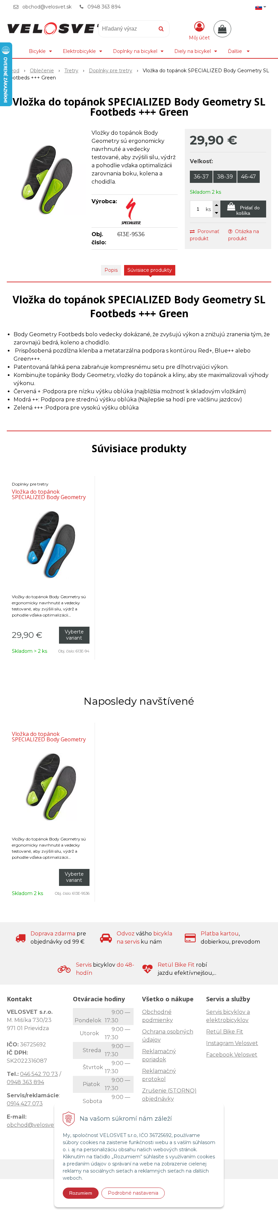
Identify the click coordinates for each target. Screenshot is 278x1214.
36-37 (201, 176)
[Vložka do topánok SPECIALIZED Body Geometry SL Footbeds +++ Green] (46, 180)
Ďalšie (235, 51)
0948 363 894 (104, 7)
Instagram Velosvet (232, 1043)
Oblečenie (42, 71)
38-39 (225, 176)
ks (208, 209)
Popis (111, 270)
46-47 (248, 176)
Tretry (71, 71)
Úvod (13, 71)
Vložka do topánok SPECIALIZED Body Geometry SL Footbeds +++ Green (49, 739)
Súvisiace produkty (149, 270)
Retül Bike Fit (224, 1031)
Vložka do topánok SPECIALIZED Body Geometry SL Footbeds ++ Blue (49, 497)
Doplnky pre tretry (110, 71)
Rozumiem (80, 1193)
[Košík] (222, 28)
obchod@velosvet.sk (47, 7)
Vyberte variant (74, 635)
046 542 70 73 (39, 1074)
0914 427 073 (25, 1103)
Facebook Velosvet (231, 1054)
